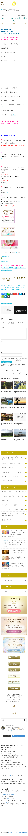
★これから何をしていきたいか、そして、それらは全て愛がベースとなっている (13, 543)
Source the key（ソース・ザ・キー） (11, 472)
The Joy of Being (6, 500)
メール (2, 346)
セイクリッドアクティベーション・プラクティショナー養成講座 (13, 514)
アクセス (19, 285)
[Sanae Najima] (1, 259)
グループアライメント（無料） (10, 505)
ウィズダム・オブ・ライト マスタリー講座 (13, 491)
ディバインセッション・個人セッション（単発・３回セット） (12, 458)
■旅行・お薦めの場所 (7, 303)
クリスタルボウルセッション (9, 481)
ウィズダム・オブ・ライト (9, 467)
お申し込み (4, 285)
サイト (2, 352)
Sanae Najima (5, 256)
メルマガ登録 (15, 287)
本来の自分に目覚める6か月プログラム (12, 463)
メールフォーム (5, 802)
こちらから (9, 798)
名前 (2, 341)
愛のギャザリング (6, 520)
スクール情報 (7, 287)
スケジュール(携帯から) (14, 289)
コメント (4, 327)
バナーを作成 (4, 261)
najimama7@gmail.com (7, 794)
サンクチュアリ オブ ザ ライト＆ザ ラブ (12, 496)
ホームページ (12, 285)
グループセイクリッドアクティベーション (13, 509)
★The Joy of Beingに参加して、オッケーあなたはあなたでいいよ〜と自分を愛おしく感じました (13, 533)
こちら (3, 106)
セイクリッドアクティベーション (10, 476)
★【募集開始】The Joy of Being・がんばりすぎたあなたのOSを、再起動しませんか (13, 566)
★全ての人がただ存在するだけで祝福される (17, 558)
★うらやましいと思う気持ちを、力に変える (17, 551)
